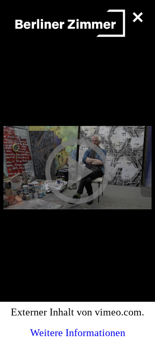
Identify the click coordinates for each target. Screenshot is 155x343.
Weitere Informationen (77, 332)
